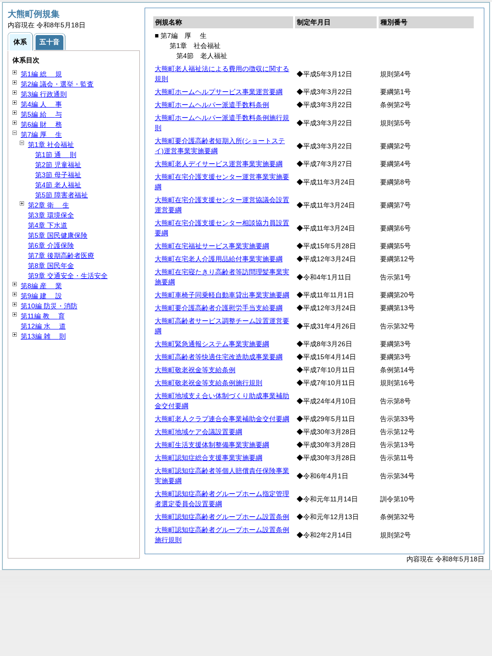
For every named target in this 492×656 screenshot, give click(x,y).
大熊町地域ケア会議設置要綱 (198, 432)
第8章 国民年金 (51, 265)
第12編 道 (43, 326)
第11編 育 (43, 316)
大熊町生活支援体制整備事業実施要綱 (212, 445)
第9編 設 (41, 296)
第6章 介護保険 (51, 245)
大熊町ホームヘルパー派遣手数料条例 (212, 105)
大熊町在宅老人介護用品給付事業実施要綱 (219, 259)
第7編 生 (41, 134)
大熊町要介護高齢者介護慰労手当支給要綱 (219, 308)
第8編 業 (41, 286)
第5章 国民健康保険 (57, 235)
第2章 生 (48, 205)
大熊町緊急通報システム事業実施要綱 (212, 344)
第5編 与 (41, 114)
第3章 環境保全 (51, 215)
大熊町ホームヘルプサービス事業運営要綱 (219, 92)
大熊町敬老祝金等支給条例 (195, 370)
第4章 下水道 (47, 225)
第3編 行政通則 (44, 94)
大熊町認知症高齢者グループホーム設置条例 (222, 517)
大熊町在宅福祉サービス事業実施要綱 (212, 246)
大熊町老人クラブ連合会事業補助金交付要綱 (222, 419)
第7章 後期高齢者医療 (61, 255)
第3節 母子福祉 (58, 175)
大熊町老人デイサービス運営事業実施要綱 (219, 164)
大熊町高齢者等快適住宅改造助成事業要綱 (219, 357)
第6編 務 (41, 124)
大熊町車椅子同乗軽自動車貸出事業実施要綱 (222, 295)
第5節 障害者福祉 (61, 195)
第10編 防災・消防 (49, 306)
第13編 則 (43, 336)
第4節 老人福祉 (58, 185)
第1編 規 (41, 74)
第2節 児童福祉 (58, 165)
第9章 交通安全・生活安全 (68, 275)
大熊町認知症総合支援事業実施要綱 (208, 458)
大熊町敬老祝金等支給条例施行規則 (208, 383)
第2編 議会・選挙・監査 (57, 84)
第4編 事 (41, 104)
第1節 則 (55, 154)
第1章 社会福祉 (51, 144)
